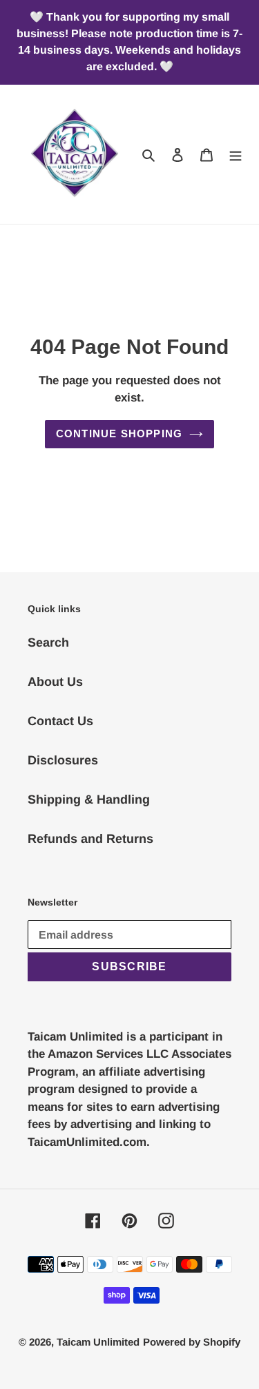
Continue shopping (119, 433)
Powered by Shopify (191, 1342)
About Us (55, 682)
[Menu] (235, 154)
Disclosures (63, 760)
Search (48, 642)
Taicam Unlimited (98, 1342)
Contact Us (60, 721)
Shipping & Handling (89, 799)
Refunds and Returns (90, 839)
